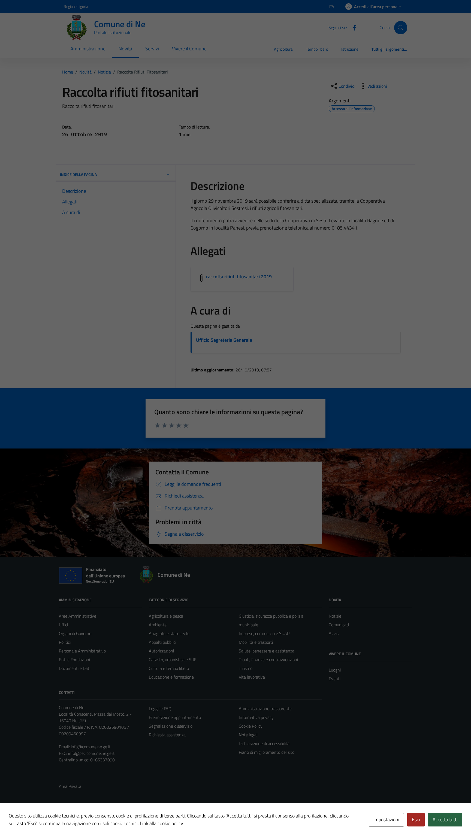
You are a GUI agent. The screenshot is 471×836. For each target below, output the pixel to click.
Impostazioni (386, 819)
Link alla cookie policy (161, 823)
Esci (416, 819)
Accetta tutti (445, 819)
